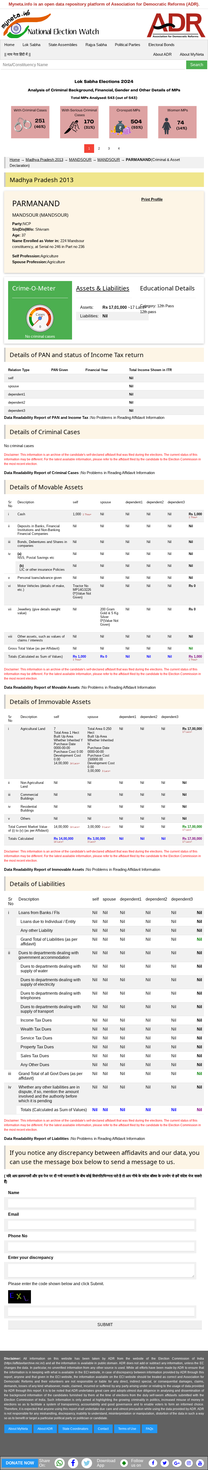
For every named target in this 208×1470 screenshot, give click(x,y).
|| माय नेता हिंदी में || (17, 54)
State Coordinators (75, 1429)
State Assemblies (62, 44)
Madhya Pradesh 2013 (44, 159)
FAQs (149, 1429)
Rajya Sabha (96, 44)
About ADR (162, 54)
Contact (103, 1429)
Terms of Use (127, 1429)
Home (9, 44)
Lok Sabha (31, 44)
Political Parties (127, 44)
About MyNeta (192, 54)
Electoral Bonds (161, 44)
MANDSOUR (80, 159)
